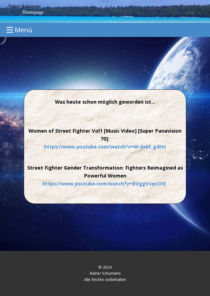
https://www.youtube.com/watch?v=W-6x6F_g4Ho (105, 146)
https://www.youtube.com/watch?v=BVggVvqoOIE (104, 183)
